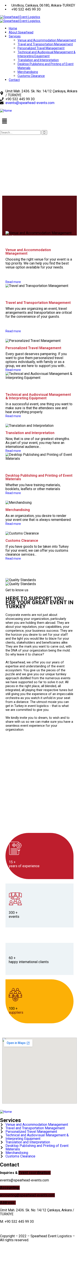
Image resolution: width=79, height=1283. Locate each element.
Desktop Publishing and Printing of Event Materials (38, 477)
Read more (13, 282)
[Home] (6, 110)
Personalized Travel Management (33, 348)
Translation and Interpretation (29, 433)
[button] (39, 121)
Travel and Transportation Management (38, 303)
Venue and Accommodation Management (28, 252)
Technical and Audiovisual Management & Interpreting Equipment (38, 396)
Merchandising (17, 510)
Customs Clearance (21, 540)
